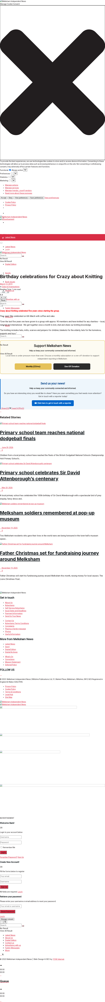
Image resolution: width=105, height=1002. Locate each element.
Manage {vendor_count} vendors (18, 190)
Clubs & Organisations (10, 287)
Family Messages (12, 308)
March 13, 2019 (6, 284)
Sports (8, 273)
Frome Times (10, 222)
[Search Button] (23, 304)
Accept (3, 198)
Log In (20, 892)
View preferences (21, 198)
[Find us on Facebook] (1, 238)
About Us (9, 938)
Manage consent (7, 919)
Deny (11, 198)
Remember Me (9, 847)
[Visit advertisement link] (7, 219)
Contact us (9, 943)
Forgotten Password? (8, 857)
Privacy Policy (10, 205)
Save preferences (36, 198)
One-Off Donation (71, 366)
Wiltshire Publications (14, 213)
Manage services (12, 188)
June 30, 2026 (7, 447)
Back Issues (10, 282)
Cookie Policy (10, 202)
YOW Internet (58, 959)
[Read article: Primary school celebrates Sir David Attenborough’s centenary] (52, 463)
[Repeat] (0, 975)
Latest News (10, 237)
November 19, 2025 (9, 528)
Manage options (11, 185)
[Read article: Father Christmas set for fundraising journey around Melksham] (52, 544)
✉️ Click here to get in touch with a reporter (52, 403)
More (7, 950)
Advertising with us (13, 945)
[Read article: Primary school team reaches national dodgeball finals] (52, 423)
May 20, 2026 (7, 488)
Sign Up (21, 857)
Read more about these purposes (18, 193)
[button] (52, 82)
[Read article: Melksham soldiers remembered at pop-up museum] (52, 503)
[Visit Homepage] (13, 217)
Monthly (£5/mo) (33, 366)
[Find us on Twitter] (3, 238)
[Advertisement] (30, 587)
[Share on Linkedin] (0, 411)
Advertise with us (12, 299)
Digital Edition (10, 264)
